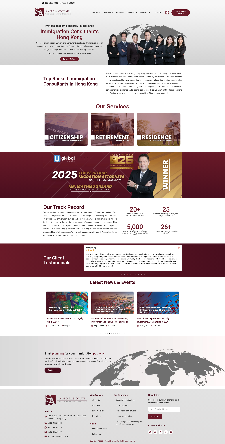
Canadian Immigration (125, 400)
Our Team (96, 405)
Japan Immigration (124, 416)
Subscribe (155, 416)
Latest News (97, 434)
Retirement (108, 12)
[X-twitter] (166, 432)
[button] (167, 12)
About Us (96, 400)
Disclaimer (96, 416)
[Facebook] (150, 432)
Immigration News (99, 429)
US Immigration (122, 405)
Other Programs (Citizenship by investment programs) (129, 423)
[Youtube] (171, 432)
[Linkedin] (161, 432)
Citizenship (96, 12)
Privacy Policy (98, 411)
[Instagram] (155, 432)
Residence (120, 12)
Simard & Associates (112, 441)
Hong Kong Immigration (126, 411)
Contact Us (157, 12)
